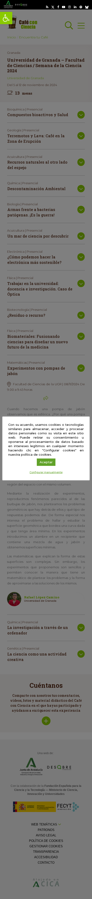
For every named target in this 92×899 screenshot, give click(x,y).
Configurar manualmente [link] (46, 472)
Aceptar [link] (46, 462)
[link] (6, 18)
